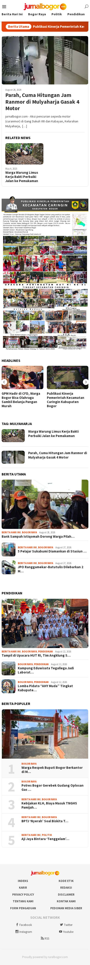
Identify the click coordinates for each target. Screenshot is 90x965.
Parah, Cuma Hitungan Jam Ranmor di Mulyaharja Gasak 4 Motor (42, 102)
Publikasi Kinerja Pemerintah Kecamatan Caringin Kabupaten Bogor (65, 399)
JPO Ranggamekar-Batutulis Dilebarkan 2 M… (50, 569)
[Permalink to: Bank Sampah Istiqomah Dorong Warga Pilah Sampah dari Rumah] (45, 504)
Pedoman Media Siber (66, 908)
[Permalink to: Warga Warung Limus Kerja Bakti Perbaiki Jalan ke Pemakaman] (24, 153)
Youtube (68, 932)
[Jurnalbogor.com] (45, 6)
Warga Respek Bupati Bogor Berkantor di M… (52, 770)
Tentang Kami (23, 901)
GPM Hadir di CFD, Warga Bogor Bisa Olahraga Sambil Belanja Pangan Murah (21, 399)
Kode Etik (66, 881)
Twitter (68, 925)
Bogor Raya (29, 532)
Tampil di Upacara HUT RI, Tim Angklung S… (36, 655)
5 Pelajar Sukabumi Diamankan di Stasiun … (52, 551)
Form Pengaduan (23, 908)
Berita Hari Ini (11, 532)
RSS (47, 938)
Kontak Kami (66, 901)
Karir (23, 888)
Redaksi (66, 888)
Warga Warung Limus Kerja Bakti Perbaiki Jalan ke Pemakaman (21, 177)
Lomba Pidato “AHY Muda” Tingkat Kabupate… (45, 688)
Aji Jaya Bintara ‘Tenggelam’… (45, 839)
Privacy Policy (23, 895)
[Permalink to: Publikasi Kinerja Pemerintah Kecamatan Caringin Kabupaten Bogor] (68, 377)
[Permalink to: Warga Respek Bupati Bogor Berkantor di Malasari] (45, 734)
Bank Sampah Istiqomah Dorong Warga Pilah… (38, 536)
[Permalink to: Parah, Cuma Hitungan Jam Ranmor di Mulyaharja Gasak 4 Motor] (45, 60)
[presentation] (4, 382)
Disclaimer (66, 895)
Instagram (25, 932)
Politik (47, 835)
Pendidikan (45, 651)
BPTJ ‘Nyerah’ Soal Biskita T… (44, 821)
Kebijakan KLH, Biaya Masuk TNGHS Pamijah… (49, 805)
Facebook (25, 925)
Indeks (23, 881)
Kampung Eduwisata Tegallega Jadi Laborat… (46, 670)
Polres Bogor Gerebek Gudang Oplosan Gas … (52, 787)
